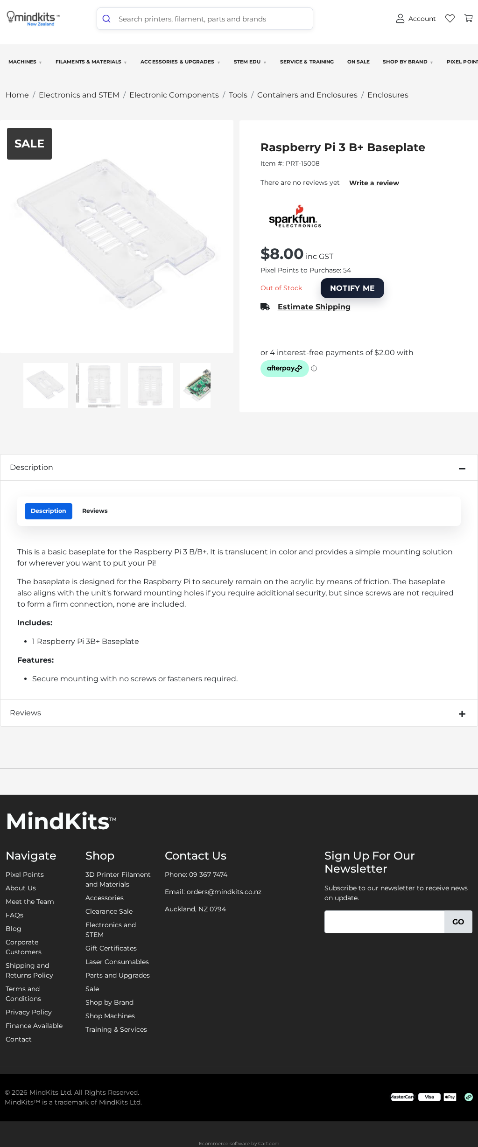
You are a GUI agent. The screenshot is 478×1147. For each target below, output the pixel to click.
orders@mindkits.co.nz (224, 892)
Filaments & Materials (91, 62)
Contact (19, 1039)
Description (31, 467)
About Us (21, 888)
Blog (13, 928)
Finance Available (34, 1025)
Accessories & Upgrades (180, 62)
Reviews (95, 510)
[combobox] (205, 18)
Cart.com (269, 1143)
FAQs (14, 915)
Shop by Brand (408, 62)
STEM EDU (250, 62)
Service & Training (307, 62)
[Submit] (108, 18)
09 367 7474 (208, 874)
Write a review (374, 183)
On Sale (358, 62)
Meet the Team (30, 901)
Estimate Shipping (314, 306)
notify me (352, 288)
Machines (25, 62)
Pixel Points (25, 874)
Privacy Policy (29, 1012)
